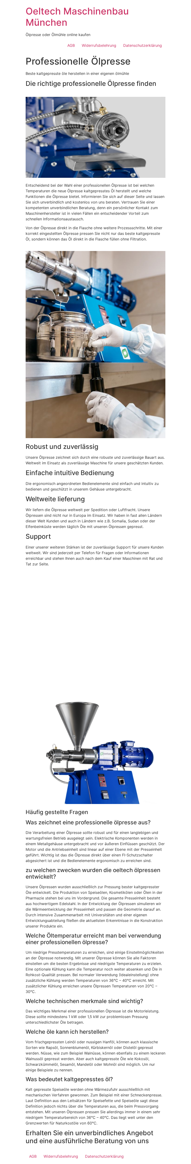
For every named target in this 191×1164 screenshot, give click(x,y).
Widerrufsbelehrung (99, 45)
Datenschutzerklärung (142, 45)
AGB (71, 45)
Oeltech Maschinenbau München (77, 16)
